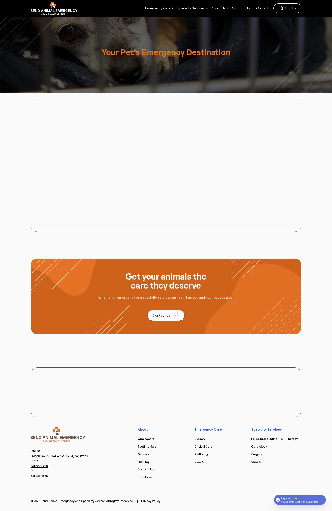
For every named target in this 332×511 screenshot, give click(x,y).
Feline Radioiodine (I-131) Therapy (274, 439)
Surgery (199, 439)
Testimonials (147, 446)
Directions (145, 477)
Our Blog (144, 462)
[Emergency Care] (159, 8)
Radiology (201, 454)
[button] (159, 8)
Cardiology (259, 446)
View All (199, 462)
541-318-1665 (39, 476)
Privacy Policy (150, 501)
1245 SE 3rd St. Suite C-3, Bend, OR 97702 (59, 456)
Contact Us (146, 469)
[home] (54, 8)
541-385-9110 (39, 466)
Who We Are (146, 439)
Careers (143, 454)
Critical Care (203, 446)
